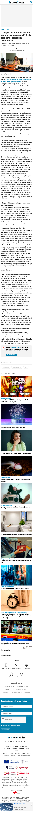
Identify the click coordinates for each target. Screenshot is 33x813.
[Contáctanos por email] (24, 741)
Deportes (21, 748)
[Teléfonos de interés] (6, 666)
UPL (26, 367)
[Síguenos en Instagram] (13, 741)
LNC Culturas (7, 748)
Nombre (2, 704)
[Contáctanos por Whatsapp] (19, 741)
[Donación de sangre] (16, 666)
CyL (26, 746)
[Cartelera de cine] (26, 666)
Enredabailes (6, 692)
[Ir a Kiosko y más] (22, 741)
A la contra (7, 689)
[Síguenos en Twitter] (8, 741)
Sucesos (22, 746)
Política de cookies (26, 753)
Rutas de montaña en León (19, 689)
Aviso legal (5, 753)
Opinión (27, 748)
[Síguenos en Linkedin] (16, 741)
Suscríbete (5, 730)
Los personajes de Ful (17, 692)
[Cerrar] (31, 805)
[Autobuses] (11, 675)
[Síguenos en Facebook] (5, 741)
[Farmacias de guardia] (21, 675)
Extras (16, 751)
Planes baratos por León (23, 686)
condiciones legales (16, 725)
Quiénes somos (5, 755)
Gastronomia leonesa (9, 686)
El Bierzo (16, 746)
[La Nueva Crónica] (16, 739)
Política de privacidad (15, 753)
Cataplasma (27, 692)
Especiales (14, 748)
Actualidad (9, 746)
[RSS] (27, 741)
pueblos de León (17, 367)
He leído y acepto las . (12, 725)
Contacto (13, 755)
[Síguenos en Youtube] (11, 741)
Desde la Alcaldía (5, 29)
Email (2, 710)
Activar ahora (11, 354)
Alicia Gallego (6, 367)
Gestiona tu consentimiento (24, 755)
